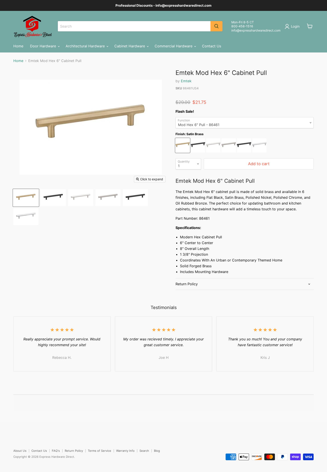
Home (18, 46)
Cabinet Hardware (130, 46)
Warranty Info (125, 450)
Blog (157, 450)
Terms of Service (99, 450)
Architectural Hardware (86, 46)
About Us (19, 450)
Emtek (186, 81)
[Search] (216, 26)
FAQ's (56, 450)
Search (144, 450)
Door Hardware (43, 46)
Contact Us (211, 46)
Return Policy (74, 450)
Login (295, 26)
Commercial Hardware (174, 46)
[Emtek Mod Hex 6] (26, 198)
